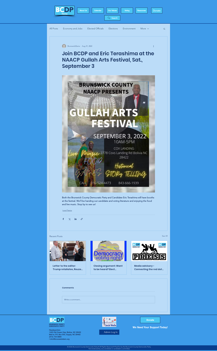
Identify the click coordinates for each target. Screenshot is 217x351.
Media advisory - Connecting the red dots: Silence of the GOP (149, 267)
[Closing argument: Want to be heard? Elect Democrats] (109, 251)
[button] (127, 10)
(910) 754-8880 (55, 337)
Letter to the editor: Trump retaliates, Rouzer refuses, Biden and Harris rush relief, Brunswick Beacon (67, 267)
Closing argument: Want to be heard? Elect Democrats (108, 267)
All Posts (53, 28)
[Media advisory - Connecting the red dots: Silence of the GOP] (149, 251)
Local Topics (67, 210)
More (143, 28)
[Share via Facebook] (63, 219)
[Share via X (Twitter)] (69, 219)
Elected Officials (95, 28)
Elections (113, 28)
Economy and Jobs (72, 28)
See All (165, 236)
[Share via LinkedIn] (75, 219)
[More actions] (153, 46)
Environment (129, 28)
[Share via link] (81, 219)
